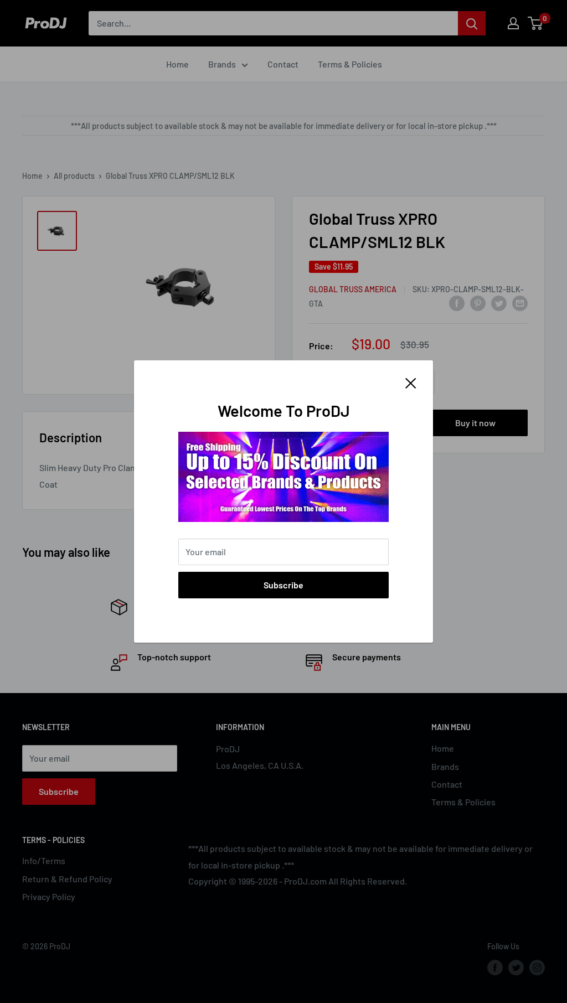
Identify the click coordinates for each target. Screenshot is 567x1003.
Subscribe (283, 585)
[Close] (410, 382)
